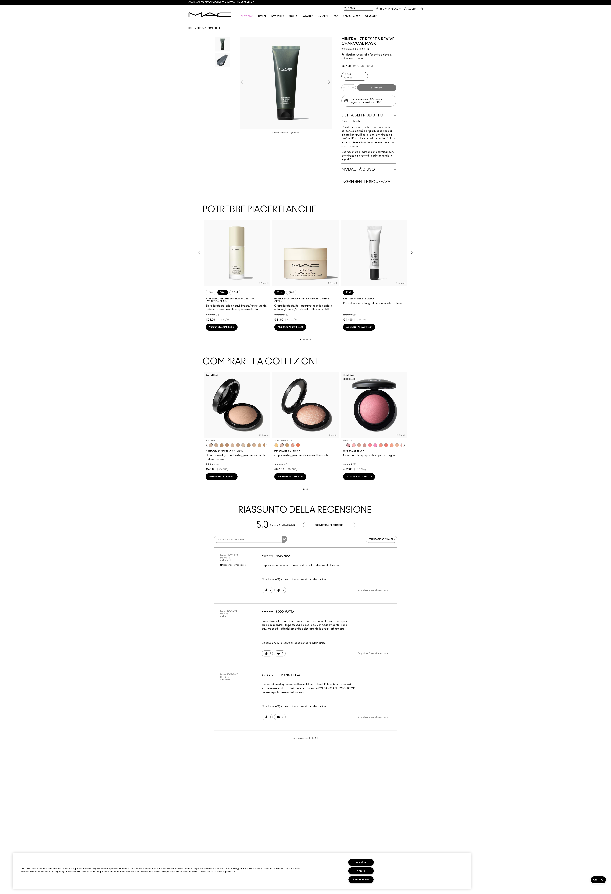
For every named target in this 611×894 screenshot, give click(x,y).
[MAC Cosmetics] (210, 14)
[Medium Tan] (259, 445)
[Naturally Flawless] (392, 445)
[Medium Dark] (216, 445)
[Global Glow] (276, 445)
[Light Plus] (243, 445)
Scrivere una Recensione (329, 525)
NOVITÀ (262, 16)
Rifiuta (361, 871)
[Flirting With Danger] (386, 445)
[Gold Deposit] (298, 445)
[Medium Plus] (232, 445)
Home (191, 28)
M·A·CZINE (323, 16)
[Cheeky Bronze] (293, 445)
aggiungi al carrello (221, 327)
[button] (598, 880)
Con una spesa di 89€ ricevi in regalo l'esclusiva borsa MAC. (221, 2)
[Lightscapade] (287, 445)
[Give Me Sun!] (249, 445)
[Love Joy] (359, 445)
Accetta (361, 862)
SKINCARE (307, 16)
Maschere (214, 28)
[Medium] (211, 445)
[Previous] (207, 445)
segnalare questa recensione (373, 590)
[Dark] (222, 445)
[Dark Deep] (227, 445)
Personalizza (361, 879)
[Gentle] (348, 445)
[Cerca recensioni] (284, 539)
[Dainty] (354, 445)
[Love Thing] (364, 445)
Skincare (202, 28)
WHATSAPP (371, 16)
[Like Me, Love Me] (381, 445)
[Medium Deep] (238, 445)
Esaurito (376, 88)
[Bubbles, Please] (375, 445)
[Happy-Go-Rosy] (370, 445)
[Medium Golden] (254, 445)
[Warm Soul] (397, 445)
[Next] (266, 445)
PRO (336, 16)
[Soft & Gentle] (282, 445)
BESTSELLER (277, 16)
